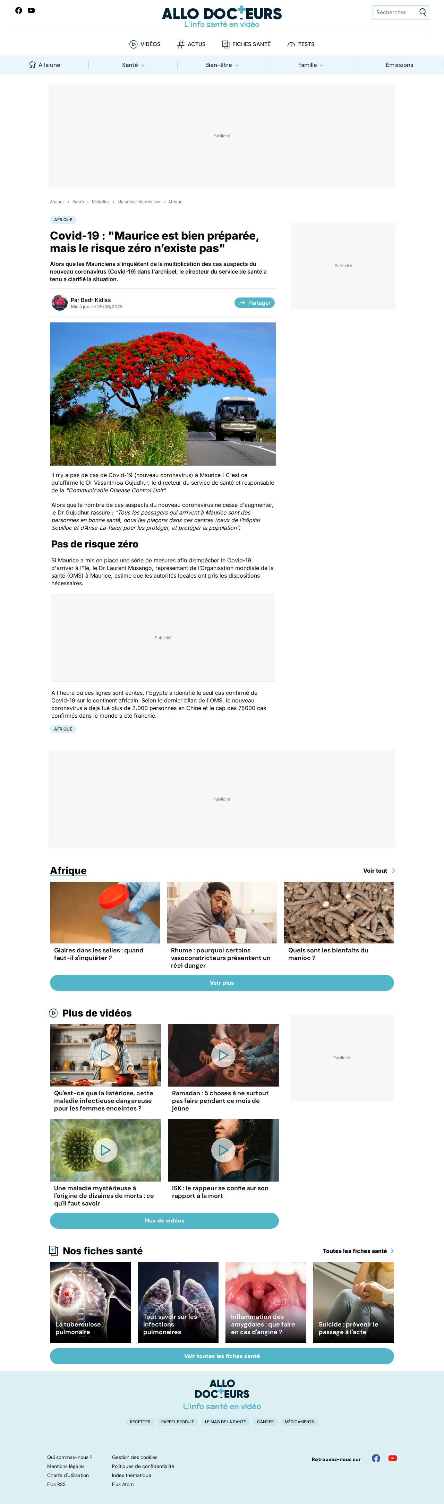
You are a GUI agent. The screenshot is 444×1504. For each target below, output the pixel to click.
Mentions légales (66, 1466)
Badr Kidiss (96, 299)
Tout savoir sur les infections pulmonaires (170, 1324)
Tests (306, 44)
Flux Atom (123, 1484)
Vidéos (150, 44)
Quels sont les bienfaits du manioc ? (328, 954)
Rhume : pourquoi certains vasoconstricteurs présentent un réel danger (221, 958)
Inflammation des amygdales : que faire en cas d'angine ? (263, 1324)
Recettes (140, 1422)
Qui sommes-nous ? (69, 1457)
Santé (130, 65)
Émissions (399, 65)
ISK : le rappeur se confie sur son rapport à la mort (220, 1192)
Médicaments (299, 1422)
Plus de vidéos (97, 1013)
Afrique (175, 202)
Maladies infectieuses (139, 202)
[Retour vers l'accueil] (222, 16)
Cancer (265, 1422)
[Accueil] (222, 1394)
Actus (197, 44)
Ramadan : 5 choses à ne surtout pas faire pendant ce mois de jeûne (220, 1101)
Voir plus (222, 982)
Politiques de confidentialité (143, 1466)
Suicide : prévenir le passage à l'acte (348, 1328)
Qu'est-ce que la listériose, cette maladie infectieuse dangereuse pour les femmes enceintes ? (103, 1101)
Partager (259, 302)
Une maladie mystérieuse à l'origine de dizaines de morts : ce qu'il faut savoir (104, 1196)
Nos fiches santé (103, 1250)
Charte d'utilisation (68, 1475)
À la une (49, 65)
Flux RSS (56, 1484)
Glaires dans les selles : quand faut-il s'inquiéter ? (99, 954)
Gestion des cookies (134, 1457)
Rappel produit (177, 1422)
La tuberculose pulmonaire (78, 1328)
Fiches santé (251, 44)
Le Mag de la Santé (225, 1422)
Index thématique (131, 1475)
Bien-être (218, 65)
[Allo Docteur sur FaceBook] (18, 10)
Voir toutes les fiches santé (222, 1356)
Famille (307, 65)
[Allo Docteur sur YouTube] (392, 1458)
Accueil (57, 202)
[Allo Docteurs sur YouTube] (31, 10)
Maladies (101, 202)
